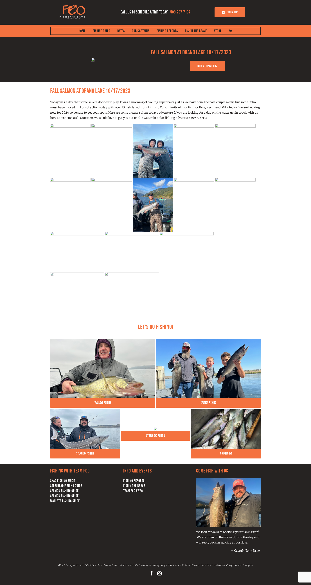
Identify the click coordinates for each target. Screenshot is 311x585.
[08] (102, 340)
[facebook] (151, 573)
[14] (208, 340)
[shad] (226, 411)
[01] (85, 411)
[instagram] (159, 573)
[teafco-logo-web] (73, 3)
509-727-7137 (180, 12)
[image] (155, 428)
